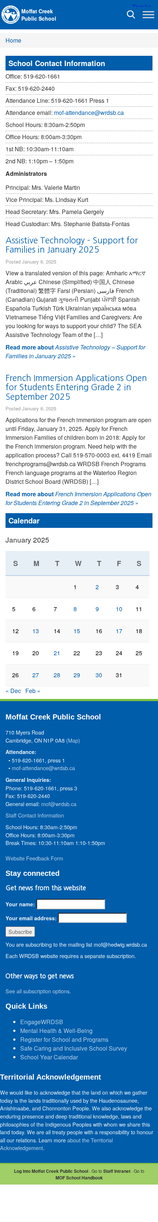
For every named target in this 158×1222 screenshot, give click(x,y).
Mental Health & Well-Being (56, 1030)
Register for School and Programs (64, 1039)
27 (35, 675)
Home (13, 40)
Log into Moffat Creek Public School (51, 1171)
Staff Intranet (116, 1171)
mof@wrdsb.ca (58, 804)
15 (76, 631)
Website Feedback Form (34, 858)
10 (119, 609)
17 (119, 631)
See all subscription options (37, 991)
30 (99, 675)
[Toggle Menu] (148, 14)
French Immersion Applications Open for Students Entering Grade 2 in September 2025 (76, 387)
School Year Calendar (49, 1057)
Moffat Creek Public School (38, 14)
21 (57, 653)
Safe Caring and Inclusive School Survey (73, 1048)
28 (57, 675)
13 (35, 631)
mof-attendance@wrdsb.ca (89, 112)
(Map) (73, 740)
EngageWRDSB (41, 1022)
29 (76, 675)
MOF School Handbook (79, 1177)
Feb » (32, 690)
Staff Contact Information (35, 815)
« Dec (13, 690)
